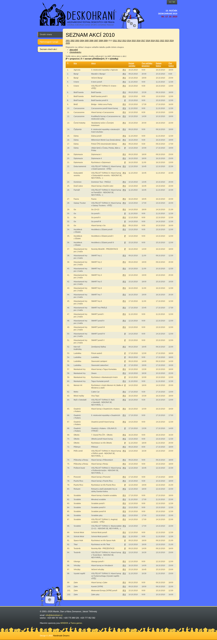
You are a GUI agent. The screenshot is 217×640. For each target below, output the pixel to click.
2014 (129, 41)
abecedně (74, 50)
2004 (82, 41)
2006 (91, 41)
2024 (171, 41)
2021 (157, 41)
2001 (68, 41)
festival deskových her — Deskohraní (78, 14)
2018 (148, 41)
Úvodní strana (46, 34)
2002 (72, 41)
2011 (115, 41)
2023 (167, 41)
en (174, 2)
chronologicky (75, 52)
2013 (124, 41)
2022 (162, 41)
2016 (138, 41)
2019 (153, 41)
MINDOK (64, 623)
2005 (87, 41)
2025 (68, 43)
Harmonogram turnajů (49, 42)
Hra (75, 63)
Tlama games (76, 623)
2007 (96, 41)
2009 (105, 41)
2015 (134, 41)
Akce (93, 63)
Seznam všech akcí (48, 49)
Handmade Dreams (61, 636)
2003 (77, 41)
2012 (120, 41)
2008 (101, 41)
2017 (143, 41)
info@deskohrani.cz (54, 615)
